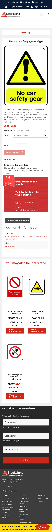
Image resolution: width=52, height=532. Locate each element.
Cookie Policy (24, 498)
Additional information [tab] (18, 220)
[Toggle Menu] (42, 14)
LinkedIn (40, 501)
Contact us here (42, 498)
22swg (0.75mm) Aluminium (31, 236)
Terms (21, 520)
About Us (5, 498)
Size (6, 135)
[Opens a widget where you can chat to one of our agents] (42, 527)
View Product (13, 331)
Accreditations (7, 504)
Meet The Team (7, 501)
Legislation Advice (25, 523)
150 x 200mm (10, 246)
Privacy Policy (24, 506)
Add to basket (12, 152)
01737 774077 (27, 203)
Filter (23, 32)
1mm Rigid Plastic (12, 236)
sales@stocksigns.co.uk (27, 210)
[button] (44, 49)
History (4, 512)
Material (8, 130)
